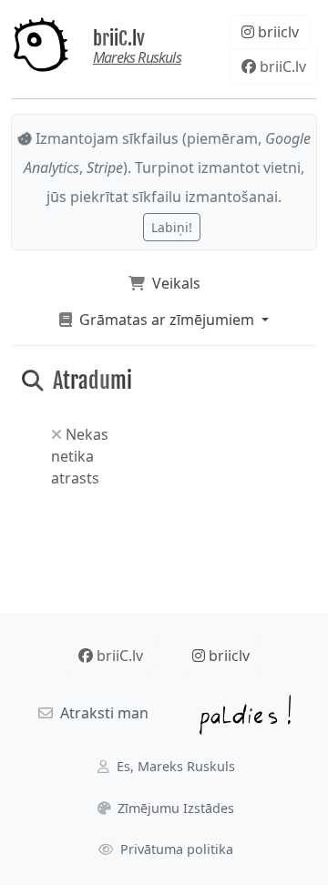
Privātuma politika (175, 849)
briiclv (276, 32)
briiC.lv (119, 37)
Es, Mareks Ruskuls (174, 766)
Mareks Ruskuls (137, 57)
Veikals (172, 283)
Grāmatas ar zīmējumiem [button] (165, 320)
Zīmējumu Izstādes (174, 808)
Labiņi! (171, 227)
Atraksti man (101, 713)
